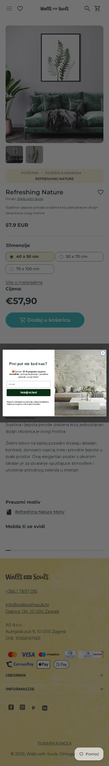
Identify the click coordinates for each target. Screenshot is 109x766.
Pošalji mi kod (28, 392)
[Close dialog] (103, 353)
